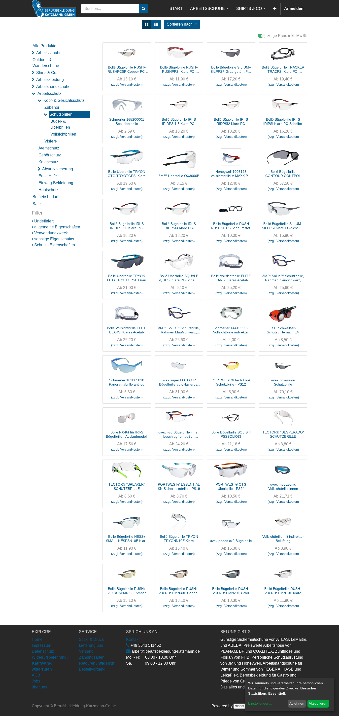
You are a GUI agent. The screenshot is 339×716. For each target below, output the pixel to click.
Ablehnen (296, 703)
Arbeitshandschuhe (53, 86)
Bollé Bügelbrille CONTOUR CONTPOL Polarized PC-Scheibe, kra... (283, 174)
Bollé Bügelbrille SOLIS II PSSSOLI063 (231, 434)
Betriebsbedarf (45, 197)
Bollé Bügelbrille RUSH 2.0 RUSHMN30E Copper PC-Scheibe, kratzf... (127, 643)
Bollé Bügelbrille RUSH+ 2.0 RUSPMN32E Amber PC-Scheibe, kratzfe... (127, 591)
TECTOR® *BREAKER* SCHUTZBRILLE (126, 486)
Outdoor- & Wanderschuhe (46, 63)
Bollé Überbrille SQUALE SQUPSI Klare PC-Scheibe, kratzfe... (179, 278)
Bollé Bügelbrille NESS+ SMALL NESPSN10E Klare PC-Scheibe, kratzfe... (126, 539)
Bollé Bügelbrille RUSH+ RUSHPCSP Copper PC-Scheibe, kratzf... (126, 69)
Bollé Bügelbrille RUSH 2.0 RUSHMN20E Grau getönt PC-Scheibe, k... (179, 643)
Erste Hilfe (47, 176)
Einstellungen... (260, 703)
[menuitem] (176, 9)
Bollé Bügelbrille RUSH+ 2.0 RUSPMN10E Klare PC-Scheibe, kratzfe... (283, 591)
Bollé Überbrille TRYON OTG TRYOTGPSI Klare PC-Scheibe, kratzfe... (127, 174)
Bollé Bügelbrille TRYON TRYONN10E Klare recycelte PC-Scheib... (179, 539)
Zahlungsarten (91, 709)
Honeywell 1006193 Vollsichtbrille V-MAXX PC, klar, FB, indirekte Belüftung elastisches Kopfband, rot (231, 174)
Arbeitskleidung (50, 79)
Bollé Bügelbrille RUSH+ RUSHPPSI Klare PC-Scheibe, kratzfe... (179, 69)
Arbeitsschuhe (49, 53)
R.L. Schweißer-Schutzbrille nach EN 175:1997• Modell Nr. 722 (283, 330)
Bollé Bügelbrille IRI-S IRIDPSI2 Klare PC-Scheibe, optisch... (231, 121)
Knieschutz (48, 162)
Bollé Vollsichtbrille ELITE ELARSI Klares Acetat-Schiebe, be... (231, 278)
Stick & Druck (91, 691)
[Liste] (156, 24)
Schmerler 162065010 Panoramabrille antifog (126, 382)
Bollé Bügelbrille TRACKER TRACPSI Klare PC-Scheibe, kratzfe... (283, 69)
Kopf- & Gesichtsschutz (63, 100)
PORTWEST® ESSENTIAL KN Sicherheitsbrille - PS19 (179, 486)
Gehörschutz (49, 155)
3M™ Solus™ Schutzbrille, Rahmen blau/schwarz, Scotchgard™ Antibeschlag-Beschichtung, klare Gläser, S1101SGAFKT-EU (283, 278)
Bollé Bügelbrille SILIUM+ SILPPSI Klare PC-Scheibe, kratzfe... (283, 226)
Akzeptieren (318, 703)
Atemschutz (48, 148)
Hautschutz (48, 190)
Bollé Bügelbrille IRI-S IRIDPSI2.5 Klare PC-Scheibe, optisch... (127, 226)
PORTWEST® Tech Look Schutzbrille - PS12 (231, 382)
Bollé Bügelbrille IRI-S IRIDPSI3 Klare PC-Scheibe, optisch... (179, 226)
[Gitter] (146, 24)
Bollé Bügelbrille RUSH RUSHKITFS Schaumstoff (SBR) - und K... (231, 226)
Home (37, 691)
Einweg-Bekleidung (55, 183)
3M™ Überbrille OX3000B (179, 176)
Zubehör (51, 107)
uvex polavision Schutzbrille (283, 382)
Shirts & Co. (46, 73)
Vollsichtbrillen (63, 134)
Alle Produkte (44, 46)
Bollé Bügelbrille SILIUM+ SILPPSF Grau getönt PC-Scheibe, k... (230, 69)
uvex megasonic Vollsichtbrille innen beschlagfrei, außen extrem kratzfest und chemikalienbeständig (283, 486)
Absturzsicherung (57, 169)
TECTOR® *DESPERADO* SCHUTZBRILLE (283, 434)
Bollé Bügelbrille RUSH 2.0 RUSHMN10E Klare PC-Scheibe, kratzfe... (231, 643)
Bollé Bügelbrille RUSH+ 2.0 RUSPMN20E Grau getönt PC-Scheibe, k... (231, 591)
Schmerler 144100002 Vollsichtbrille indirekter (231, 330)
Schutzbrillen (60, 114)
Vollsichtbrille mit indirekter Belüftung (283, 539)
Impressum (41, 697)
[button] (275, 9)
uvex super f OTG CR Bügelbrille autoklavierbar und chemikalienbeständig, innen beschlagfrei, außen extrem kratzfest (179, 382)
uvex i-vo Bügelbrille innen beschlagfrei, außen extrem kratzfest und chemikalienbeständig (179, 434)
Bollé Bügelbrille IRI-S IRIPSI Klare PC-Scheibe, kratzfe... (283, 121)
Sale (37, 204)
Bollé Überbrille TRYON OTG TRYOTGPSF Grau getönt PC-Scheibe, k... (126, 278)
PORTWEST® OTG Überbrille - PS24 (231, 486)
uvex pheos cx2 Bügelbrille (231, 541)
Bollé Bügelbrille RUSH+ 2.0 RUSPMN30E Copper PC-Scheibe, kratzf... (179, 591)
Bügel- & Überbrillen (60, 124)
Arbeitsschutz (49, 93)
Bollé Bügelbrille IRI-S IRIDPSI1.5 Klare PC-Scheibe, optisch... (179, 121)
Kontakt (132, 691)
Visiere (50, 141)
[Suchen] (143, 8)
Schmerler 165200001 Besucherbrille (126, 121)
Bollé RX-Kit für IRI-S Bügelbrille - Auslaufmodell (126, 434)
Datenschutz (43, 703)
